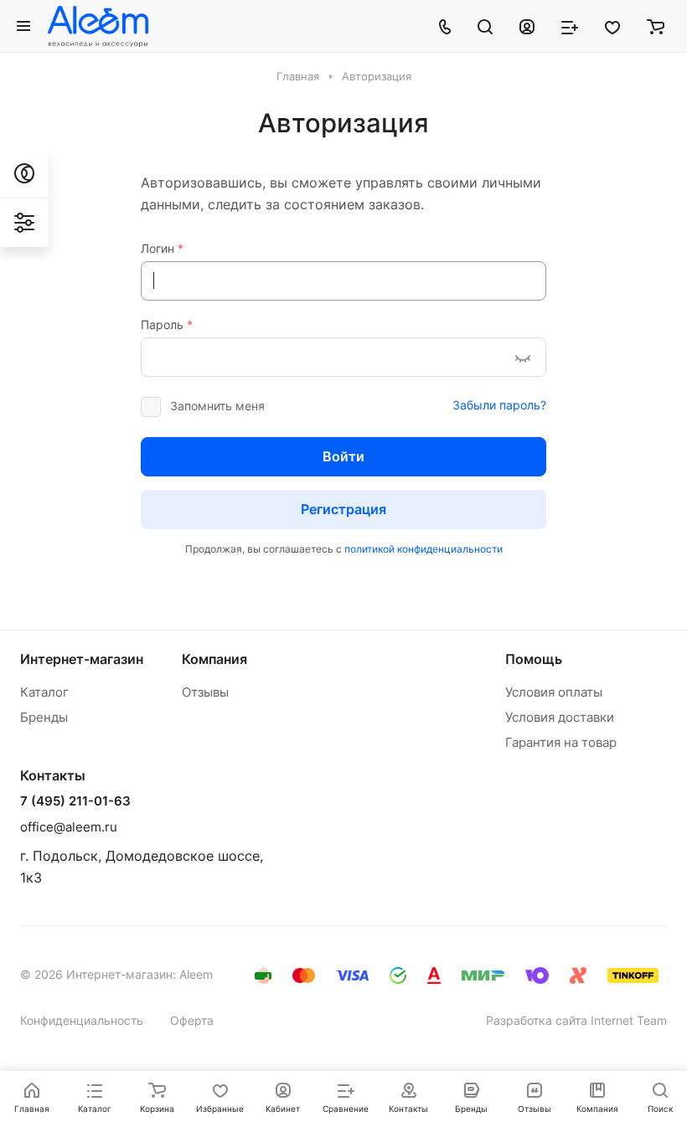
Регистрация (343, 509)
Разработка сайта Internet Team (576, 1020)
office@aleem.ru (68, 827)
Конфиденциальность (81, 1020)
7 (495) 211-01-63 (75, 801)
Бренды (44, 717)
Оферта (192, 1020)
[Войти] (527, 26)
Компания (214, 659)
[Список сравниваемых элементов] (569, 26)
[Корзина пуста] (655, 26)
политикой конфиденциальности (423, 549)
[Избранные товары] (612, 26)
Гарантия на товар (561, 742)
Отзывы (205, 692)
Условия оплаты (553, 692)
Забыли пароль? (499, 405)
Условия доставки (559, 717)
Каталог (44, 692)
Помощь (533, 659)
